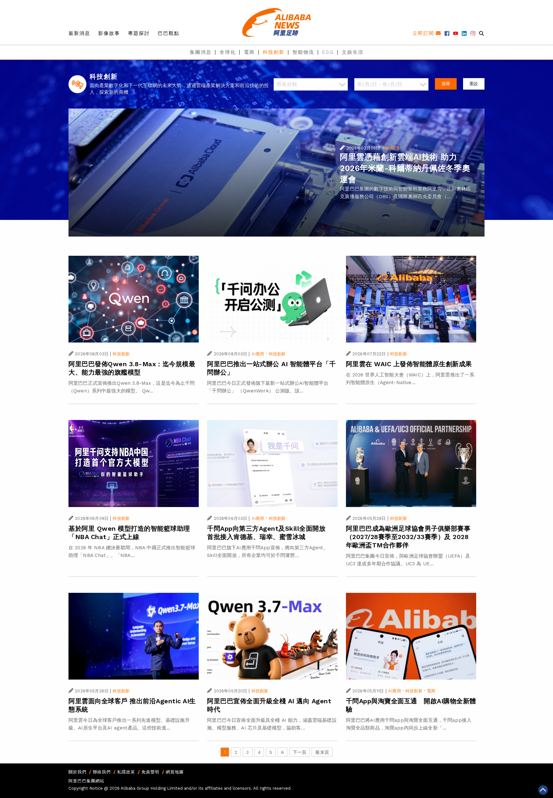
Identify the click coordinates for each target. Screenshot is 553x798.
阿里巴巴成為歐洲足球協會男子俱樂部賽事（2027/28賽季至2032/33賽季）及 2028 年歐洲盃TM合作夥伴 (408, 537)
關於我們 (77, 772)
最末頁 (322, 752)
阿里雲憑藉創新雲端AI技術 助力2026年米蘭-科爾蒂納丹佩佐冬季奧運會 (405, 168)
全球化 (228, 52)
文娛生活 (353, 52)
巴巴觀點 (169, 33)
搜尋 (446, 83)
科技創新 (274, 52)
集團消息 (201, 52)
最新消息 (79, 33)
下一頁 (299, 752)
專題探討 (139, 33)
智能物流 (303, 52)
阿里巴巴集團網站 (86, 780)
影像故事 (109, 33)
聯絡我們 (102, 772)
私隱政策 (126, 772)
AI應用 (258, 353)
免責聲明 (150, 772)
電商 (249, 52)
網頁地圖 (175, 772)
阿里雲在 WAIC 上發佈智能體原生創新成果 (409, 364)
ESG (328, 52)
